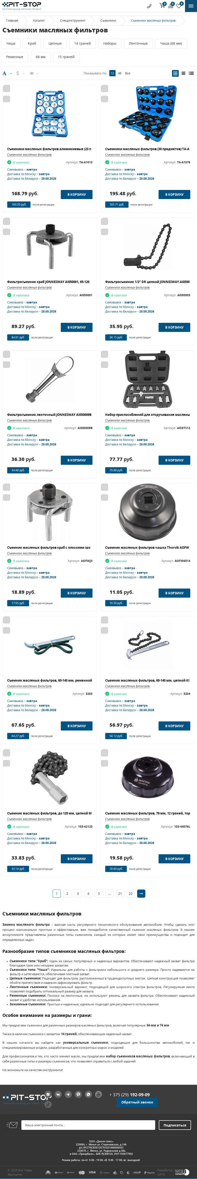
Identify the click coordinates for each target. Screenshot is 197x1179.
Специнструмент (72, 20)
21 (120, 893)
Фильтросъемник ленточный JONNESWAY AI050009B (49, 415)
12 (112, 73)
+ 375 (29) (129, 1094)
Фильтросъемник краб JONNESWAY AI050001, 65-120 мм (51, 282)
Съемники (108, 20)
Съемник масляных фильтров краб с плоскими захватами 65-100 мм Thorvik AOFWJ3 (75, 547)
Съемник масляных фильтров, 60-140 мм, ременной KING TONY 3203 (62, 680)
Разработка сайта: (164, 1172)
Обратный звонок (137, 1102)
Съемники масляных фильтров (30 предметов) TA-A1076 (150, 149)
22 (131, 893)
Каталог (39, 20)
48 (119, 73)
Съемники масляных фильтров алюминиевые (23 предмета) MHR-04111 (65, 149)
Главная (12, 20)
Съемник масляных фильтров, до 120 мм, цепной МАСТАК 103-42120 (62, 813)
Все (127, 73)
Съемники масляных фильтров (29, 155)
